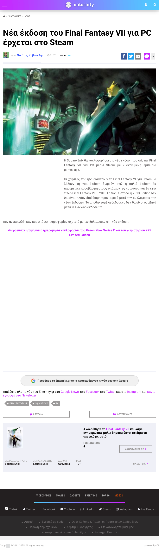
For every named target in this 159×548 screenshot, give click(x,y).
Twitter (110, 392)
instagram (125, 509)
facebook (48, 509)
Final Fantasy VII (18, 403)
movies (60, 495)
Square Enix (41, 403)
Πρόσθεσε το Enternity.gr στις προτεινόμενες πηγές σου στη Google (82, 380)
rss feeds (147, 509)
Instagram (134, 392)
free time (91, 495)
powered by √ (151, 545)
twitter (30, 509)
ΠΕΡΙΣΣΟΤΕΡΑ (139, 463)
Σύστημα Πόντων (106, 532)
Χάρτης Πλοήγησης (79, 527)
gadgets (75, 495)
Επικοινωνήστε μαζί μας (117, 527)
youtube (69, 509)
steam (106, 509)
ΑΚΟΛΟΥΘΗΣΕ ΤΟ (134, 449)
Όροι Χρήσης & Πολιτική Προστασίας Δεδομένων (104, 521)
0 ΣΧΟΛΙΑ (38, 414)
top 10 (106, 495)
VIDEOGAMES (15, 16)
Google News (70, 392)
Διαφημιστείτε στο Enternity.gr (65, 532)
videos (119, 495)
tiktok (12, 509)
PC (57, 403)
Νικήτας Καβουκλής (30, 55)
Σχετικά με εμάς (52, 521)
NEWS (27, 16)
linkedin (88, 509)
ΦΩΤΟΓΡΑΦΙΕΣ (124, 414)
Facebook (92, 392)
